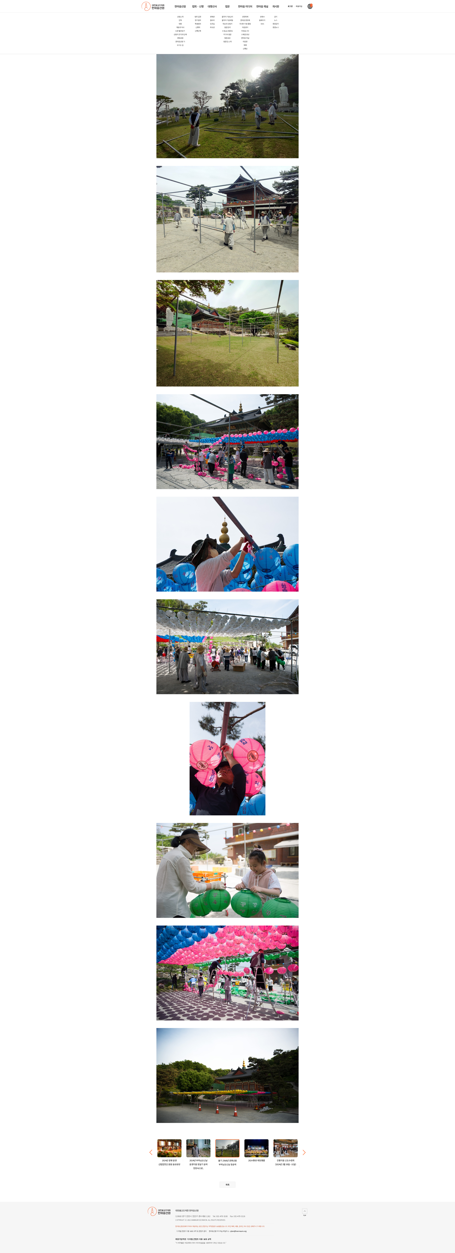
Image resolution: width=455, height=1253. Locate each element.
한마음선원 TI (180, 41)
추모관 (212, 27)
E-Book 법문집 (227, 31)
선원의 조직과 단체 (180, 34)
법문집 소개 (227, 41)
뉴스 (275, 20)
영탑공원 (180, 38)
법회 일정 (198, 16)
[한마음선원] (153, 6)
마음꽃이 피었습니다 (245, 29)
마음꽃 (245, 41)
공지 (275, 16)
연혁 (180, 20)
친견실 (212, 23)
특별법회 (198, 23)
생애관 (212, 16)
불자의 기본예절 (227, 20)
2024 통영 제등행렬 (256, 1160)
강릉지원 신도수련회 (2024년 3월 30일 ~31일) (285, 1162)
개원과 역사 (180, 27)
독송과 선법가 (227, 23)
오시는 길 (180, 45)
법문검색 (227, 27)
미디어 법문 (227, 34)
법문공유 (227, 38)
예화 (245, 45)
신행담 (245, 48)
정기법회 (198, 20)
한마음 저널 (245, 38)
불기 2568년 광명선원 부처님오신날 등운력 (227, 1162)
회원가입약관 (180, 1239)
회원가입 (299, 6)
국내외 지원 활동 (245, 23)
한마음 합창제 (245, 20)
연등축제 (245, 16)
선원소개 (180, 16)
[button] (304, 1152)
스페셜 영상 (245, 34)
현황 (180, 23)
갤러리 (212, 20)
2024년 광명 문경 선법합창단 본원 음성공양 (169, 1162)
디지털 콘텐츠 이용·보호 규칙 (199, 1239)
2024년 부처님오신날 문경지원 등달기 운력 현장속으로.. (198, 1164)
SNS (262, 23)
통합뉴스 (276, 27)
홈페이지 (262, 20)
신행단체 (198, 31)
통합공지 (276, 23)
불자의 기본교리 (227, 16)
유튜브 (262, 16)
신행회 (198, 27)
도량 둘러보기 (180, 31)
